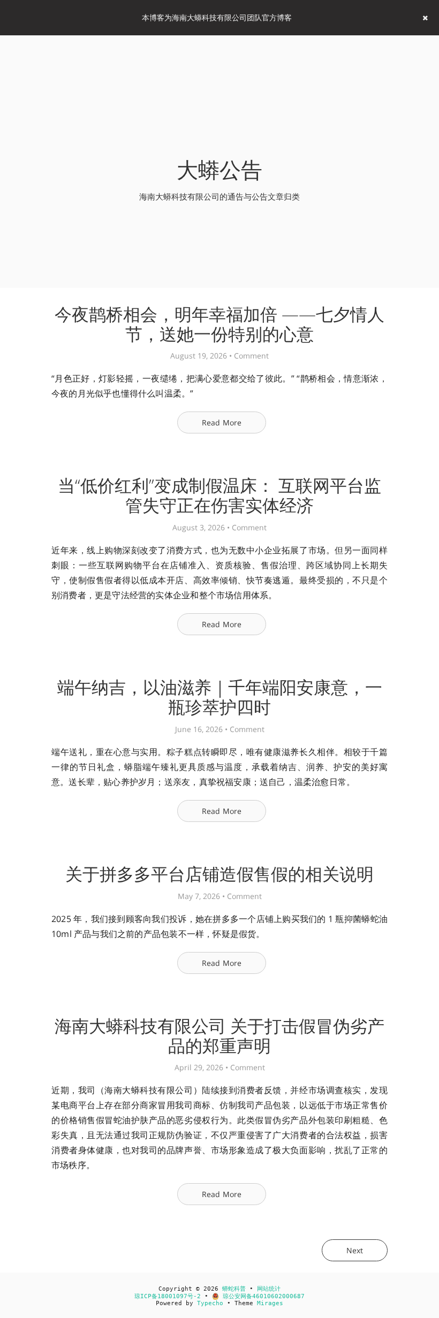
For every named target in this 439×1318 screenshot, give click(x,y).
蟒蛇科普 (234, 1288)
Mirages (270, 1303)
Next (354, 1250)
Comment (251, 356)
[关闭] (425, 17)
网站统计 (269, 1288)
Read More (222, 422)
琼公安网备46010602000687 (262, 1296)
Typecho (210, 1303)
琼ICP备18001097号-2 (167, 1296)
